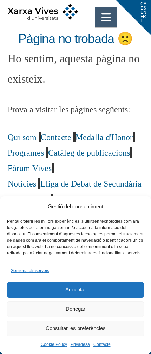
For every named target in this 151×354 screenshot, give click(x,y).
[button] (106, 17)
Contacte (102, 344)
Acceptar (75, 289)
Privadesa (80, 344)
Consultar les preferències (76, 328)
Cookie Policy (54, 344)
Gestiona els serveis (30, 270)
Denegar (75, 309)
